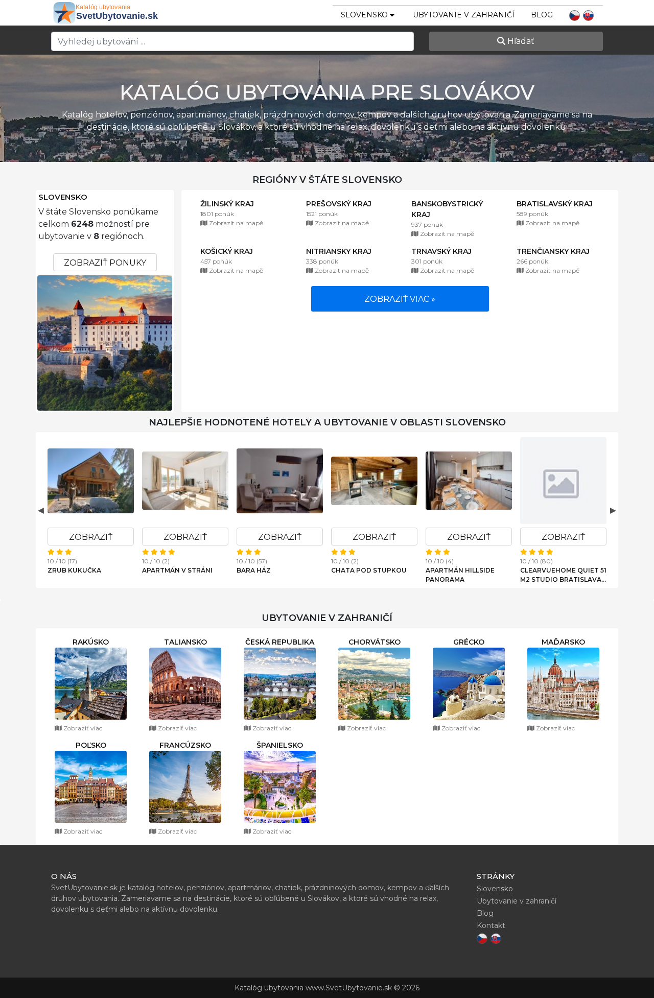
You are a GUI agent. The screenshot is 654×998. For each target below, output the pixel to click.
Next (613, 510)
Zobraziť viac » (399, 299)
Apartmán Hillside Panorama (460, 574)
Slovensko (62, 197)
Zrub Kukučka (74, 570)
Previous (41, 510)
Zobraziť (90, 537)
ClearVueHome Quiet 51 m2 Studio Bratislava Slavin (563, 575)
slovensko (365, 14)
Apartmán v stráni (177, 570)
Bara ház (254, 570)
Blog (542, 14)
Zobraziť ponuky (105, 263)
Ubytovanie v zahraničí (464, 14)
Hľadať (519, 41)
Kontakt (491, 925)
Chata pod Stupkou (369, 570)
